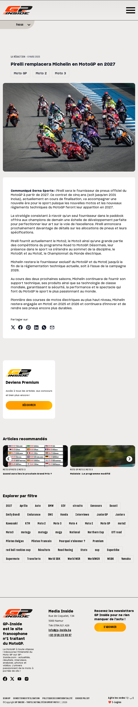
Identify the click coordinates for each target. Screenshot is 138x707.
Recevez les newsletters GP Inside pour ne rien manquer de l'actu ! (114, 615)
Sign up (6, 698)
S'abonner (110, 627)
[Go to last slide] (9, 459)
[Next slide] (129, 459)
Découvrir (29, 405)
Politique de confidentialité (57, 698)
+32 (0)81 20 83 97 (60, 635)
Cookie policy (82, 698)
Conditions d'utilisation (26, 698)
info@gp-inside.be (60, 630)
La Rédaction (18, 57)
